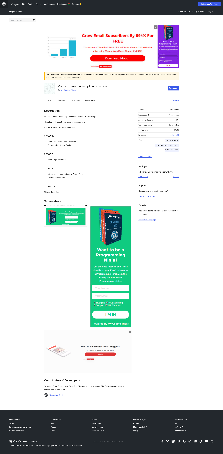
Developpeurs (97, 427)
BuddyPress (180, 431)
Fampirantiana (56, 420)
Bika (52, 423)
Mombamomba (15, 420)
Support (175, 100)
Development (91, 100)
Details (49, 100)
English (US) (174, 135)
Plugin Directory (15, 12)
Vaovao (12, 423)
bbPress (179, 427)
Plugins (53, 427)
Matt (177, 423)
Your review (143, 176)
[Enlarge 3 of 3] (128, 333)
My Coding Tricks (68, 90)
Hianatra (95, 420)
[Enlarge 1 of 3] (84, 208)
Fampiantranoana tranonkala (20, 427)
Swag (136, 431)
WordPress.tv (98, 431)
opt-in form (174, 145)
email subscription (162, 145)
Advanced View (145, 156)
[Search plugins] (34, 20)
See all (176, 176)
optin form (174, 150)
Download (173, 88)
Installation (75, 100)
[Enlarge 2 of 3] (128, 208)
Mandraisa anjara (139, 420)
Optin (167, 150)
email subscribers (172, 140)
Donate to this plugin (147, 219)
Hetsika (136, 423)
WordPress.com (182, 420)
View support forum (146, 196)
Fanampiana (96, 423)
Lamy (53, 431)
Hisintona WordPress (209, 4)
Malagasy (34, 441)
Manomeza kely (140, 427)
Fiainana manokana (16, 431)
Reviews (61, 100)
